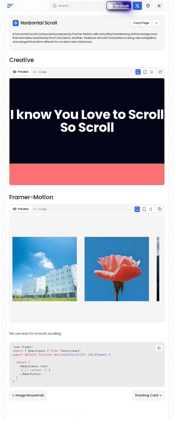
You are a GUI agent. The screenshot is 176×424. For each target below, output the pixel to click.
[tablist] (87, 72)
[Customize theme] (148, 6)
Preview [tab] (23, 72)
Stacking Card (146, 395)
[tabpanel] (87, 127)
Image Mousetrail (30, 395)
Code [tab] (42, 72)
